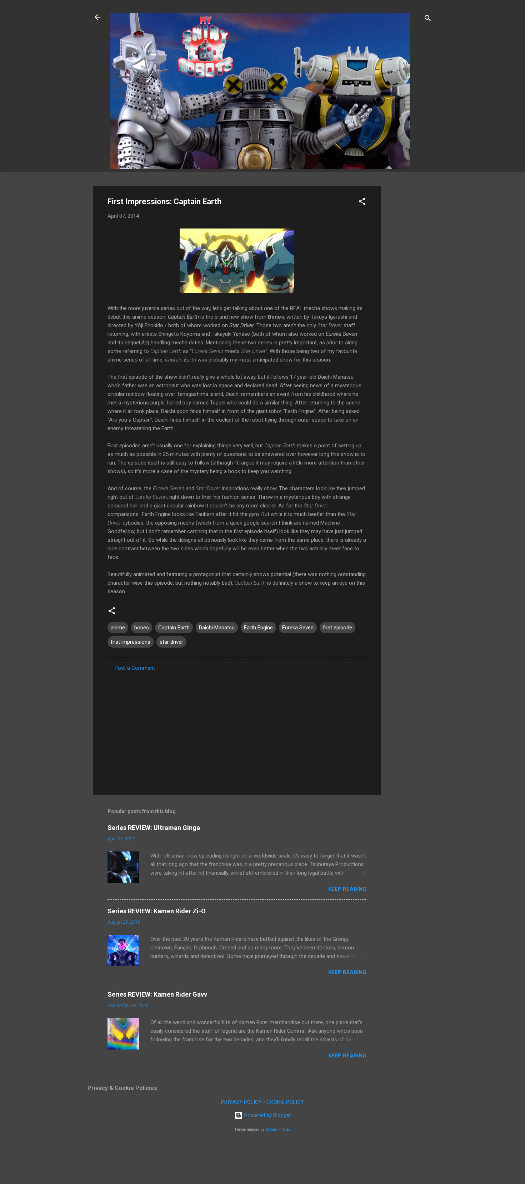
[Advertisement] (409, 293)
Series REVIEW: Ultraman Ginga (154, 827)
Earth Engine (258, 627)
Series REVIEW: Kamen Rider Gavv (157, 994)
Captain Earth (174, 627)
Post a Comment (135, 668)
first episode (337, 627)
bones (141, 627)
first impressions (130, 642)
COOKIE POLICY (285, 1102)
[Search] (428, 19)
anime (118, 627)
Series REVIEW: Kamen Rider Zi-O (157, 911)
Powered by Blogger (267, 1115)
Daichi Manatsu (217, 627)
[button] (362, 202)
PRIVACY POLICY (241, 1102)
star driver (171, 642)
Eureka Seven (298, 627)
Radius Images (278, 1129)
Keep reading (347, 889)
